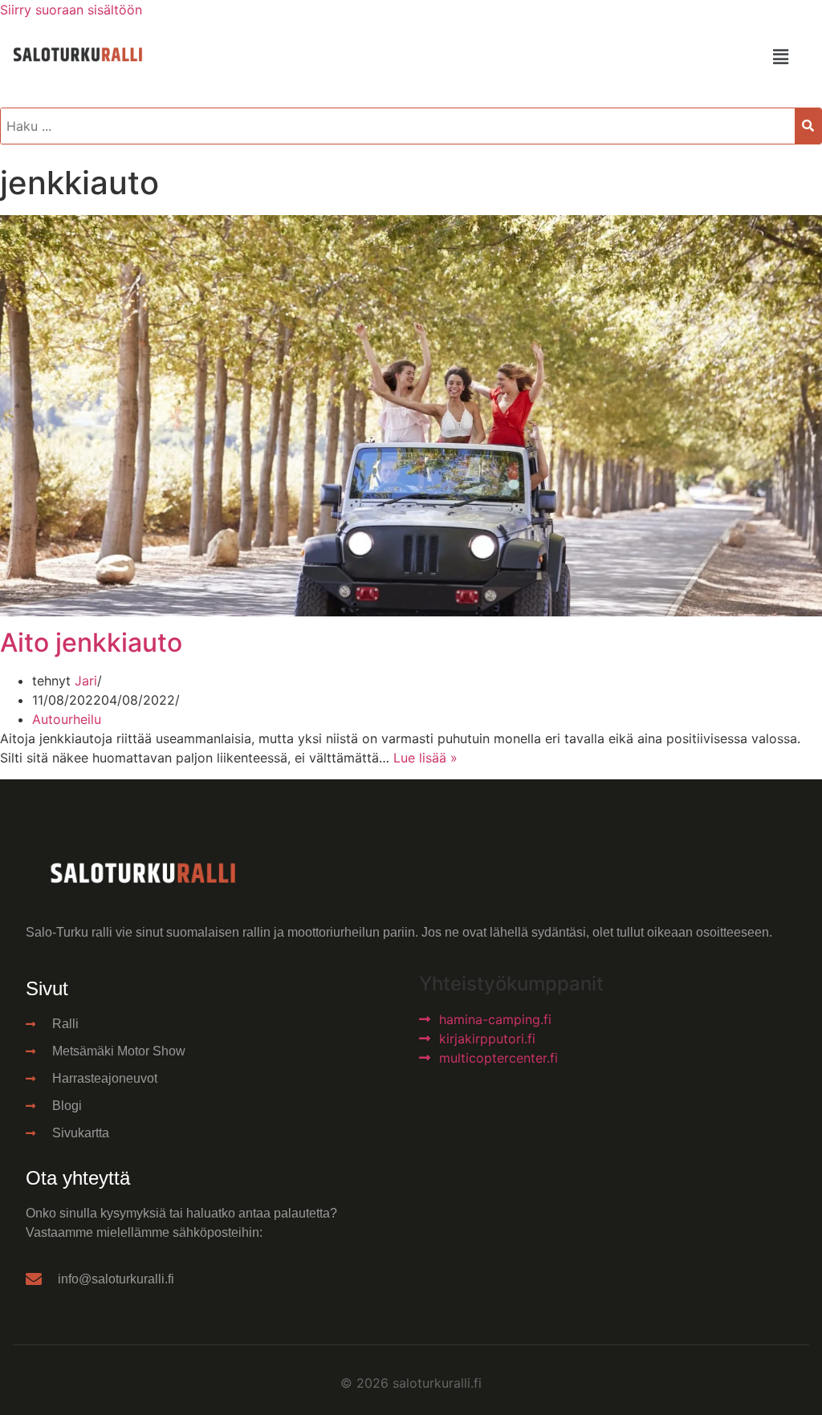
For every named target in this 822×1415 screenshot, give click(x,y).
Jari (86, 681)
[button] (780, 56)
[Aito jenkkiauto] (411, 612)
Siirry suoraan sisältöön (71, 10)
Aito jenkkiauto (91, 642)
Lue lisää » (425, 758)
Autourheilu (66, 719)
